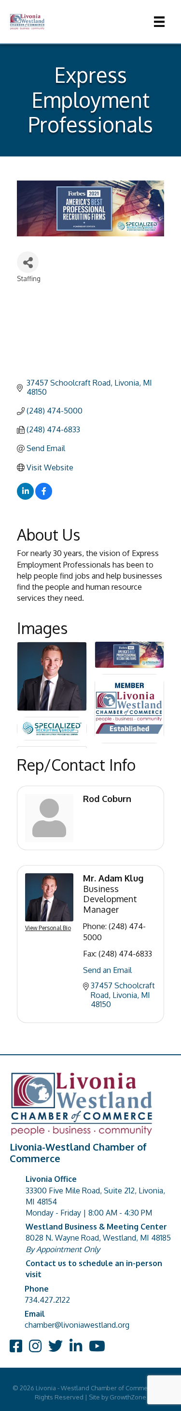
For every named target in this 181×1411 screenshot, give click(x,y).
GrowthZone (128, 1397)
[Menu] (159, 22)
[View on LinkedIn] (25, 497)
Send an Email (107, 970)
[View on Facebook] (43, 497)
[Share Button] (28, 262)
